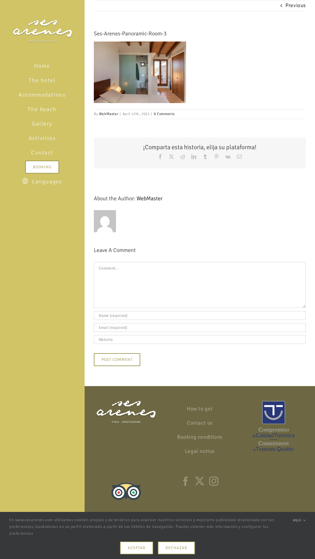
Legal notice (200, 451)
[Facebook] (185, 481)
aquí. (298, 519)
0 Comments (164, 114)
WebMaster (108, 114)
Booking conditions (199, 437)
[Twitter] (200, 481)
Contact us (200, 423)
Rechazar (176, 547)
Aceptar (137, 547)
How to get (200, 408)
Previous (295, 5)
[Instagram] (214, 481)
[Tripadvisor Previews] (126, 480)
